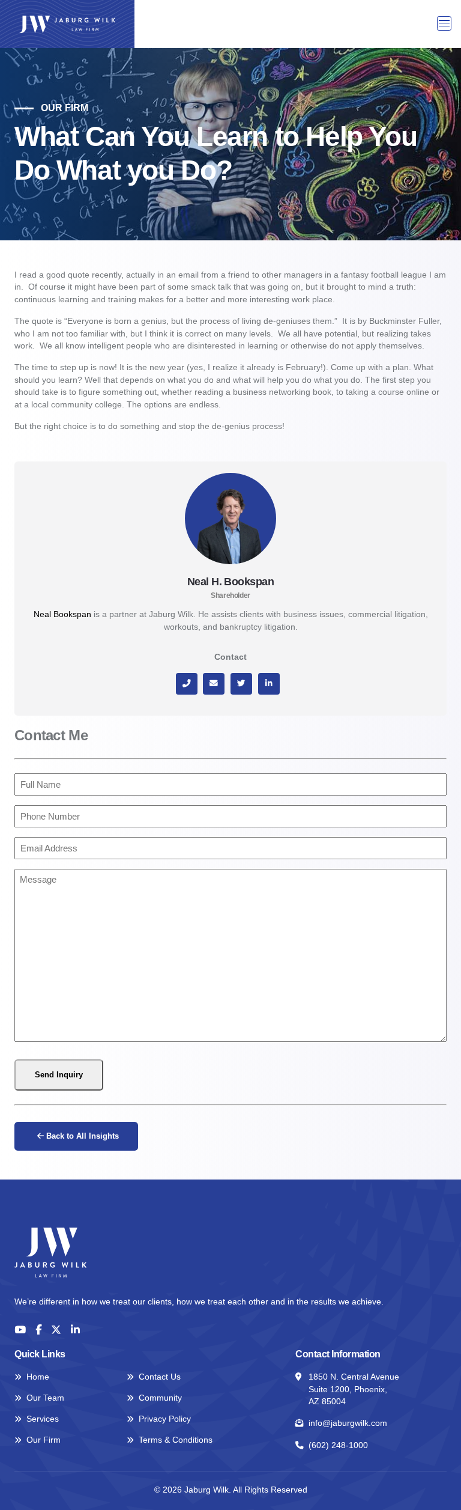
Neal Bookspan (62, 614)
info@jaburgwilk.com (348, 1423)
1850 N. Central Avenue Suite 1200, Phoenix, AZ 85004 (354, 1389)
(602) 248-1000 (338, 1445)
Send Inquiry (59, 1074)
